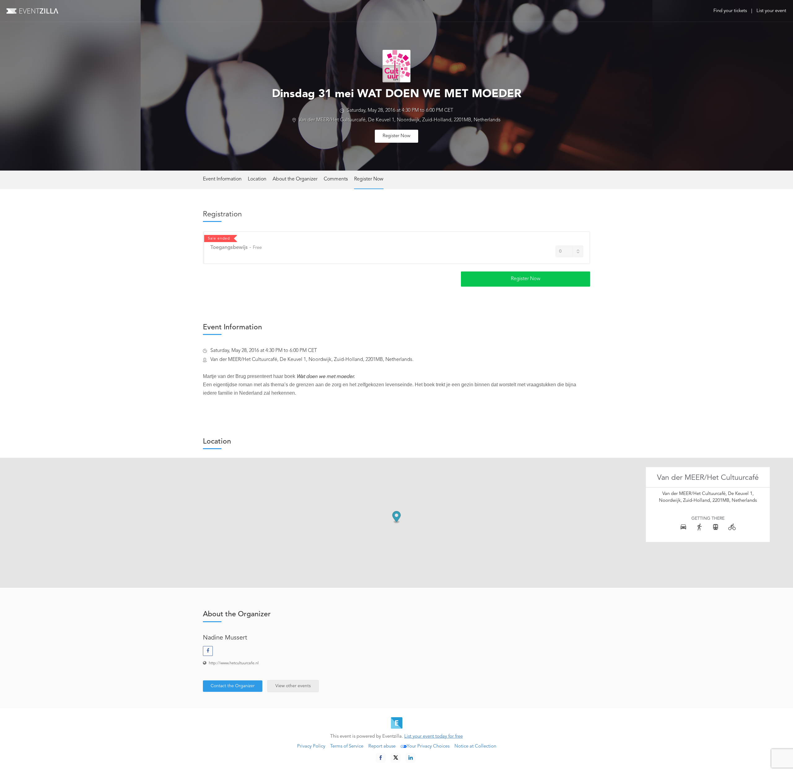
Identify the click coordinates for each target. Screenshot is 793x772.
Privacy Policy (311, 746)
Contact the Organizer (233, 686)
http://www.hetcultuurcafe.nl (234, 663)
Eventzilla (32, 10)
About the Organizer (295, 179)
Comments (336, 179)
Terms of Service (346, 746)
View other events (293, 686)
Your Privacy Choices (428, 746)
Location (257, 179)
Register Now (396, 136)
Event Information (222, 179)
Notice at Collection (475, 746)
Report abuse (382, 746)
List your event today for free (433, 736)
